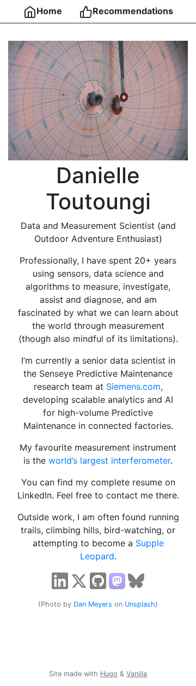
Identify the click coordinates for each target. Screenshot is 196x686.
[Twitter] (79, 580)
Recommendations (133, 10)
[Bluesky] (136, 580)
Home (49, 10)
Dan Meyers (93, 604)
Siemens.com (133, 386)
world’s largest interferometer (109, 460)
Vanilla (136, 674)
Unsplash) (141, 604)
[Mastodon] (117, 580)
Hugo (109, 674)
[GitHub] (98, 580)
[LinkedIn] (60, 580)
